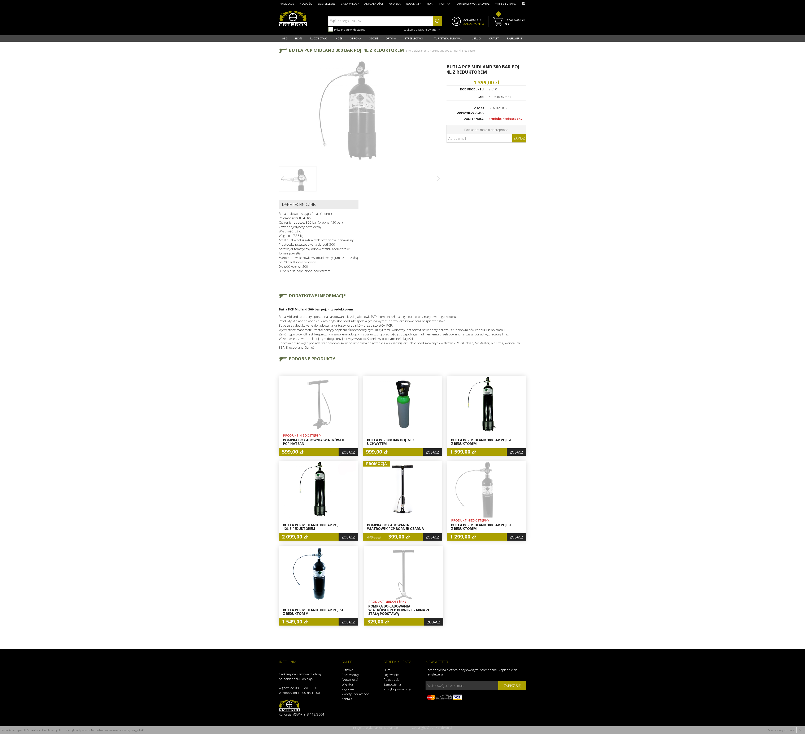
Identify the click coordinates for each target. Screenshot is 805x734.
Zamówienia (392, 684)
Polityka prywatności (398, 689)
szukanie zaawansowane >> (422, 29)
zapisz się (512, 685)
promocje (287, 3)
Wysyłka (347, 684)
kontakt (445, 3)
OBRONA (355, 38)
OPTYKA (391, 38)
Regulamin (349, 689)
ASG (285, 38)
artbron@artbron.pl (473, 3)
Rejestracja (391, 679)
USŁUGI (476, 38)
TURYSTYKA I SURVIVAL (448, 38)
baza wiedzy (350, 3)
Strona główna (414, 50)
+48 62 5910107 (506, 3)
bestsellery (326, 3)
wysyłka (394, 3)
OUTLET (494, 38)
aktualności (373, 3)
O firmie (347, 670)
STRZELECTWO (414, 38)
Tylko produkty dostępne (349, 29)
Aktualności (350, 679)
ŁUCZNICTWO (318, 38)
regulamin (413, 3)
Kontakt (347, 699)
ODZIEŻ (373, 38)
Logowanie (391, 675)
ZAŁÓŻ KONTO (473, 24)
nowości (306, 3)
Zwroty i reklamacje (355, 694)
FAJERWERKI (514, 38)
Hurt (387, 670)
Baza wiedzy (350, 675)
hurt (430, 3)
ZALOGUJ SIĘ (472, 20)
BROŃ (298, 38)
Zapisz (519, 138)
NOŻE (339, 38)
